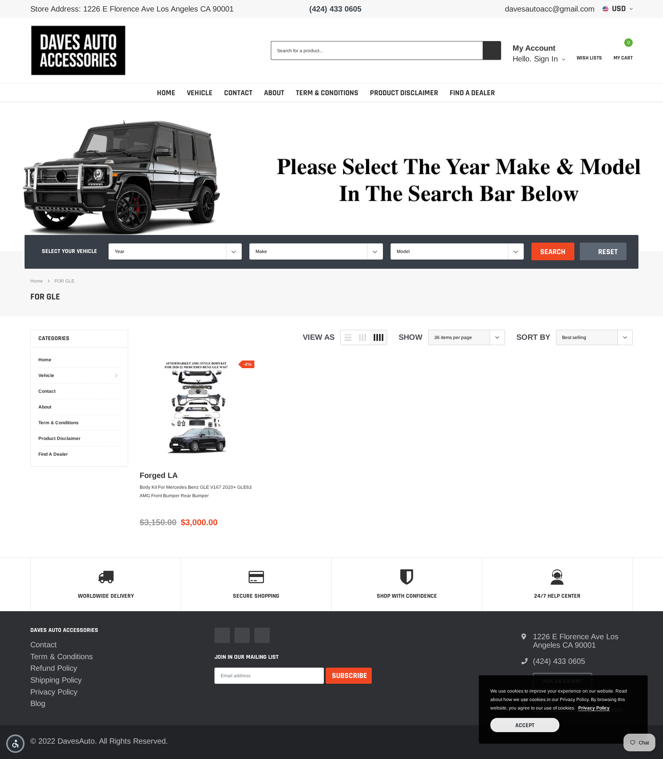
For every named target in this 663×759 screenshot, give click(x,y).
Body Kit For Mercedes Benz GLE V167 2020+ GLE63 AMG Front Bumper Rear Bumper (196, 491)
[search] (492, 50)
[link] (197, 412)
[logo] (78, 50)
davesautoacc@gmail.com (550, 9)
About (274, 93)
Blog (37, 703)
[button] (15, 743)
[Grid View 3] (362, 337)
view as (319, 337)
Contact (238, 93)
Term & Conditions (327, 93)
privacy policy (594, 708)
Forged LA (159, 475)
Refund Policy (53, 668)
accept (524, 725)
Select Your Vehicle (69, 251)
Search (553, 252)
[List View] (348, 337)
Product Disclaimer (404, 93)
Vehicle (200, 93)
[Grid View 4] (378, 337)
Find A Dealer (472, 93)
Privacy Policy (54, 692)
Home (166, 93)
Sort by (533, 337)
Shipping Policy (56, 680)
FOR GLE (64, 281)
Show (410, 337)
